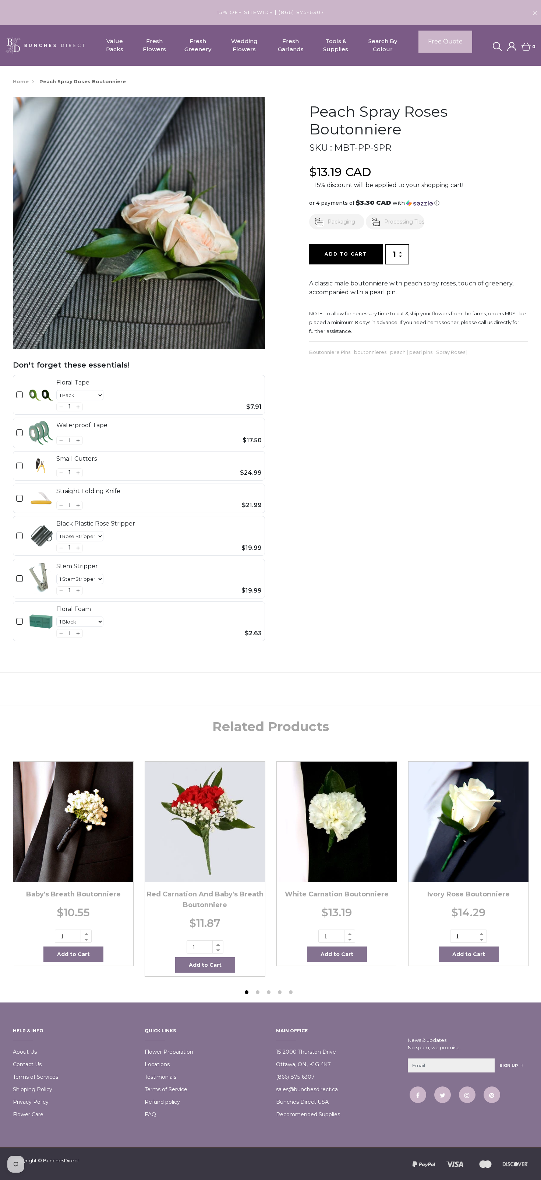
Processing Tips (404, 221)
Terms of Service (166, 1089)
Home (21, 81)
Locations (157, 1064)
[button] (61, 407)
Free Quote (445, 41)
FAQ (150, 1114)
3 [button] (269, 993)
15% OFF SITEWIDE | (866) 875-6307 (270, 12)
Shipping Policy (32, 1089)
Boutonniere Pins (329, 352)
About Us (25, 1052)
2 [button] (258, 993)
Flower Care (28, 1114)
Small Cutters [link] (76, 458)
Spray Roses (450, 352)
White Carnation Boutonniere (337, 894)
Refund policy (162, 1102)
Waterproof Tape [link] (81, 425)
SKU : (320, 147)
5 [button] (292, 993)
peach (398, 352)
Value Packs (114, 45)
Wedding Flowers (244, 45)
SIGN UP (509, 1065)
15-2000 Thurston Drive (306, 1052)
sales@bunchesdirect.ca (307, 1089)
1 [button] (247, 993)
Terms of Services (35, 1077)
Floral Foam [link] (73, 608)
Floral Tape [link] (72, 382)
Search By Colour (382, 45)
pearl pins (420, 352)
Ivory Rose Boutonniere (468, 894)
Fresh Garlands (291, 45)
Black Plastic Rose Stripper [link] (95, 523)
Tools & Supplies (335, 45)
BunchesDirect (61, 1160)
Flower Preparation (169, 1052)
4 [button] (281, 993)
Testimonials (160, 1077)
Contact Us (27, 1064)
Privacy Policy (31, 1102)
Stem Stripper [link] (77, 566)
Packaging (341, 221)
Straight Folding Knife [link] (88, 491)
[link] (41, 394)
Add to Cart (346, 254)
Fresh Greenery (197, 45)
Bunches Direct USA (302, 1102)
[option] (73, 863)
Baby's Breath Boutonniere (73, 894)
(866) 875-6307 (295, 1077)
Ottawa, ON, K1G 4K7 (303, 1064)
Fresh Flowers (154, 45)
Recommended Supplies (308, 1114)
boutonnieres (370, 352)
